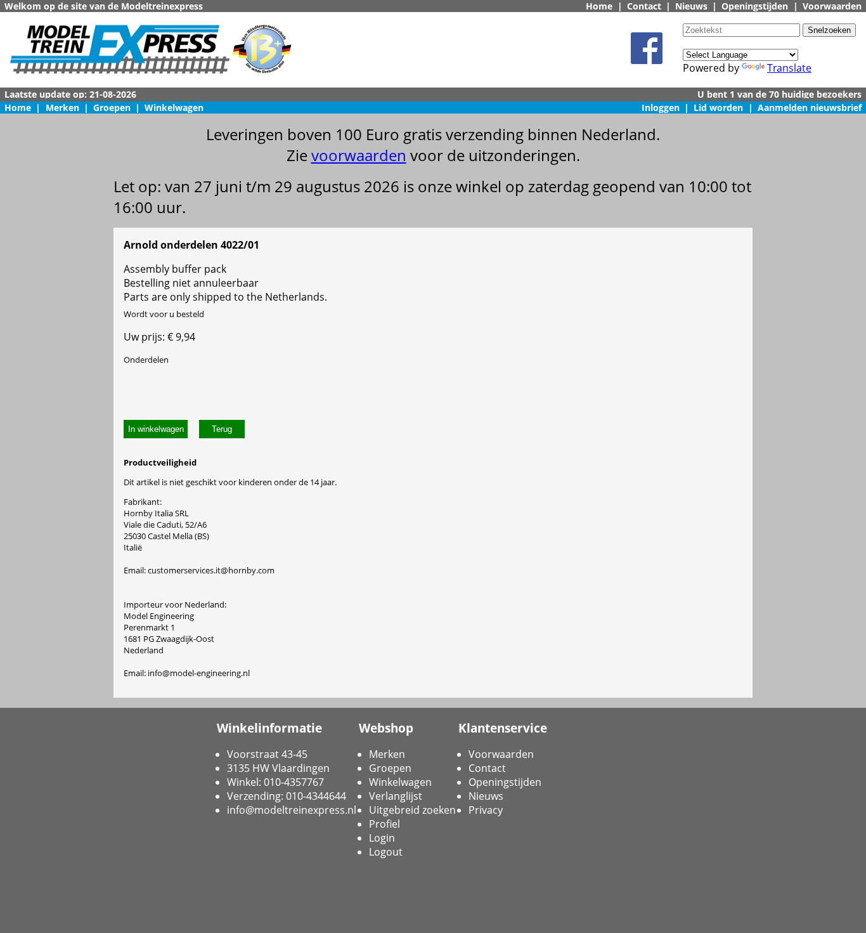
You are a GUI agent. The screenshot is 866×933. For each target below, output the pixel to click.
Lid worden (718, 107)
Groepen (112, 107)
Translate (789, 68)
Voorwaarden (832, 6)
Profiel (384, 824)
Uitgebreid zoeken (412, 810)
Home (599, 6)
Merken (62, 107)
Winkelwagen (174, 107)
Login (382, 838)
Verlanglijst (395, 796)
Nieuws (691, 6)
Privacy (486, 810)
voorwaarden (358, 155)
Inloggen (661, 107)
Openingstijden (754, 6)
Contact (644, 6)
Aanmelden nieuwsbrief (810, 107)
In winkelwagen (156, 429)
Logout (386, 852)
